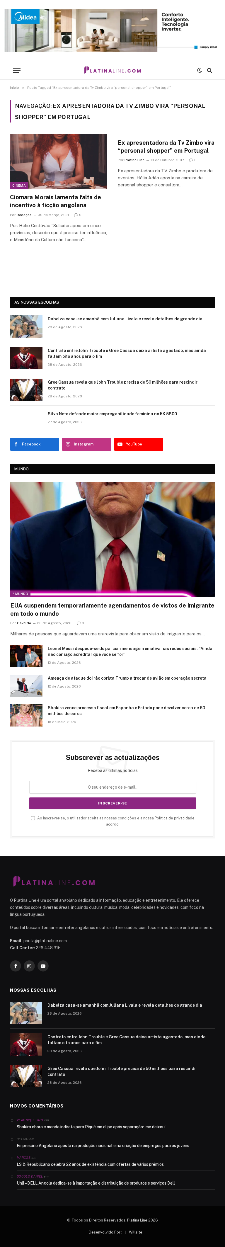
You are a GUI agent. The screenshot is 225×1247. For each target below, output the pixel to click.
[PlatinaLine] (112, 70)
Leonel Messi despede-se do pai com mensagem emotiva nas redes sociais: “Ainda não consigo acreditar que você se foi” (130, 651)
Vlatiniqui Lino (30, 1120)
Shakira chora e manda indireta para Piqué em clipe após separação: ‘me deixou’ (91, 1126)
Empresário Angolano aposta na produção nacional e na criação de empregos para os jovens (103, 1145)
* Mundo (20, 594)
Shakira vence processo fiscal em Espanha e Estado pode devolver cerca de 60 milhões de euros (126, 710)
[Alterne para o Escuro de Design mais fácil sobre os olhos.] (199, 70)
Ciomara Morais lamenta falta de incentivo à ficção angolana (55, 201)
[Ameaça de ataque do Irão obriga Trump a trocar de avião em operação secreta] (26, 686)
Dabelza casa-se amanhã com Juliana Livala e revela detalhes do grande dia (125, 319)
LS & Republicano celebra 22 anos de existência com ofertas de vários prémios (90, 1164)
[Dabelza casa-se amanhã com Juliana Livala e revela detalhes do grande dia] (26, 326)
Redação (24, 215)
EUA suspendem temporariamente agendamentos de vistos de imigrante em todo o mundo (112, 609)
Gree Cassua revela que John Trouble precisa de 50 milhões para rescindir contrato (122, 385)
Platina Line (134, 160)
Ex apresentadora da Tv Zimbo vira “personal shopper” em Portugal (166, 146)
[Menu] (17, 70)
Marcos (23, 1157)
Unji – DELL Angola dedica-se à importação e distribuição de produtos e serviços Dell (96, 1183)
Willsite (135, 1232)
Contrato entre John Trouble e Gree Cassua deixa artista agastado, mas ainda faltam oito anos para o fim (127, 353)
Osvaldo (24, 623)
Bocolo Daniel (30, 1176)
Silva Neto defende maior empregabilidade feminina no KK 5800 (112, 413)
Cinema (19, 185)
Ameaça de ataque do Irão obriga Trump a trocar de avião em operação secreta (127, 678)
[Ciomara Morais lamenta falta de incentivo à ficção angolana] (58, 161)
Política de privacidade (175, 818)
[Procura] (209, 70)
